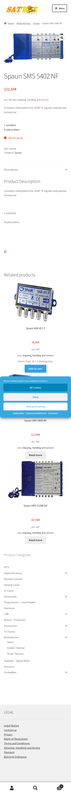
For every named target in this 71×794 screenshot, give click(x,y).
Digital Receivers (13, 573)
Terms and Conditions (17, 743)
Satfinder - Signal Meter (17, 660)
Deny (35, 397)
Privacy (8, 734)
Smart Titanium (15, 653)
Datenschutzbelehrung (36, 413)
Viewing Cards (12, 585)
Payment (9, 752)
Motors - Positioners (15, 620)
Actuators (9, 666)
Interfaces (9, 608)
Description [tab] (11, 169)
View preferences (35, 406)
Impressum (53, 413)
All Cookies (35, 387)
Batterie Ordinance (15, 756)
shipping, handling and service (33, 99)
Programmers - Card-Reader (20, 602)
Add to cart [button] (35, 368)
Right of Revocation (16, 739)
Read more (35, 455)
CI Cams (8, 590)
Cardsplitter (10, 672)
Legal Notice (11, 725)
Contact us (10, 730)
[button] (62, 38)
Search (35, 788)
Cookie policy (18, 413)
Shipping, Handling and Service (22, 747)
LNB (6, 614)
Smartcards (10, 596)
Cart (54, 785)
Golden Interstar (16, 647)
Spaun (36, 23)
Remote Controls (13, 579)
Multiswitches (24, 23)
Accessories (10, 625)
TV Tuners (9, 631)
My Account (12, 788)
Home (11, 23)
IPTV (6, 567)
